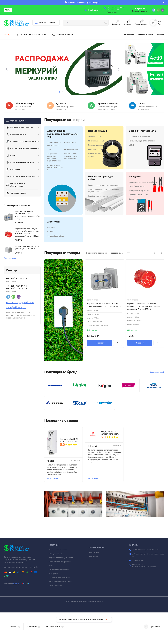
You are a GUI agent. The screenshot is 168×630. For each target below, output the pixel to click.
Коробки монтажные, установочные (103, 196)
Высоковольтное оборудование (60, 581)
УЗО (49, 149)
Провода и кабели (97, 131)
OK (107, 620)
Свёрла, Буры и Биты (55, 236)
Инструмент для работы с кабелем (143, 182)
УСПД (131, 145)
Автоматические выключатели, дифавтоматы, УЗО (62, 134)
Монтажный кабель (96, 141)
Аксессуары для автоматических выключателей (70, 156)
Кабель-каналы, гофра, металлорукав (103, 185)
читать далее (52, 478)
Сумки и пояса (135, 199)
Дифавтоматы (70, 143)
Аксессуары (53, 221)
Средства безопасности (138, 195)
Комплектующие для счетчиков (142, 141)
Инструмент (135, 176)
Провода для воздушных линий (101, 145)
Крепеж (50, 232)
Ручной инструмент (137, 186)
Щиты (51, 566)
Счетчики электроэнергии (142, 131)
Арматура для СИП (95, 149)
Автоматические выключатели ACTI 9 (55, 167)
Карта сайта (34, 567)
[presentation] (7, 69)
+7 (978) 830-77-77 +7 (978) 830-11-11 (114, 9)
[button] (56, 92)
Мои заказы (93, 556)
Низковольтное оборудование (60, 562)
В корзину (99, 343)
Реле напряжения (71, 149)
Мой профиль (94, 552)
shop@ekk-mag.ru (138, 560)
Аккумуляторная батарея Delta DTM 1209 (109, 432)
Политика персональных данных (15, 567)
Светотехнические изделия (59, 570)
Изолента (51, 228)
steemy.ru (16, 584)
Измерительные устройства (140, 190)
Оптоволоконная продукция (59, 577)
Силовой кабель (94, 137)
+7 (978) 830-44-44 (139, 9)
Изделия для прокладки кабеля (61, 558)
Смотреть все (10, 258)
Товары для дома (55, 585)
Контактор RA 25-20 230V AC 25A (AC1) (69, 440)
